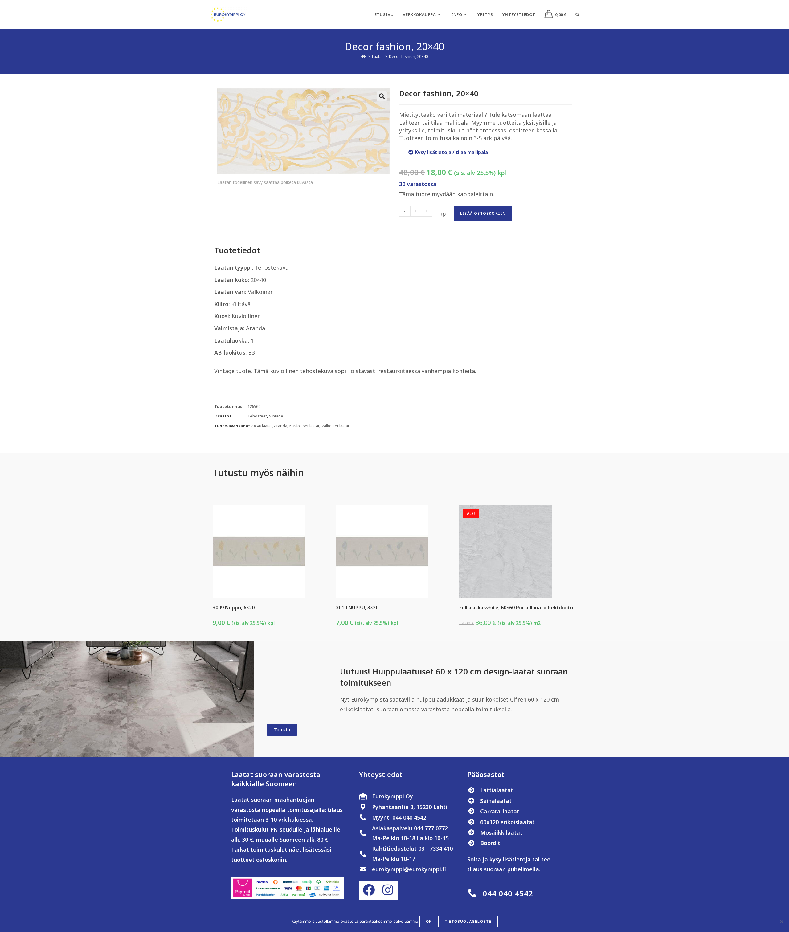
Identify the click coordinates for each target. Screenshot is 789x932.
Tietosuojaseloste (468, 921)
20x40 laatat (261, 426)
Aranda (280, 426)
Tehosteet (257, 416)
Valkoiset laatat (335, 426)
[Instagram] (387, 890)
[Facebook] (368, 890)
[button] (382, 96)
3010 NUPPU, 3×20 (357, 607)
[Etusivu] (363, 56)
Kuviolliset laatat (304, 426)
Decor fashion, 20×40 (408, 56)
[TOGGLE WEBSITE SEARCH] (577, 14)
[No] (781, 921)
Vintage (276, 416)
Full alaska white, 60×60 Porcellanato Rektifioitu (516, 607)
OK (429, 921)
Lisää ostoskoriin (483, 213)
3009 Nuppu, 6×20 (234, 607)
